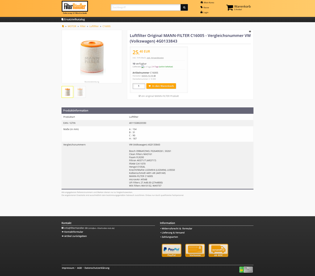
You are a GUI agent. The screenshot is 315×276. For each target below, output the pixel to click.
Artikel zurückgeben (75, 236)
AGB (79, 267)
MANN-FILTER (148, 76)
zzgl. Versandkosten (155, 57)
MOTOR (72, 26)
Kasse (206, 7)
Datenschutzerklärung (96, 267)
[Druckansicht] (250, 31)
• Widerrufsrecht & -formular (176, 228)
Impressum (68, 267)
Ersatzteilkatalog (74, 19)
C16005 (107, 26)
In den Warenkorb (163, 86)
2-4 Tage (155, 66)
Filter (83, 26)
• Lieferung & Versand (172, 232)
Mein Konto (208, 2)
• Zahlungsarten (169, 236)
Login (205, 12)
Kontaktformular (73, 231)
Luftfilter (94, 26)
